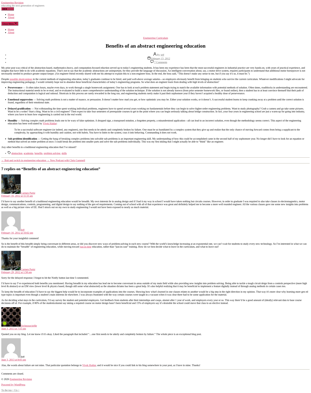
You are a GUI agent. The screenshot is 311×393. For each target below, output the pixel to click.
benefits (38, 153)
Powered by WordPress (13, 384)
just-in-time (85, 246)
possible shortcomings (21, 79)
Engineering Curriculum (155, 38)
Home (11, 14)
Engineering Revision (12, 2)
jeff (162, 54)
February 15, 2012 (160, 58)
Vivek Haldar (50, 123)
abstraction (16, 153)
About (11, 17)
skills (64, 153)
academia (28, 153)
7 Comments (160, 62)
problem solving (52, 153)
